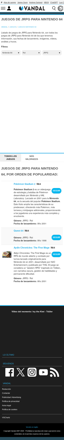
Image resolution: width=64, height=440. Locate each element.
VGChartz (6, 417)
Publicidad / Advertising (11, 397)
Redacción (6, 389)
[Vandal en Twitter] (20, 372)
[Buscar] (54, 8)
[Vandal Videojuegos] (32, 8)
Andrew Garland (35, 2)
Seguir (56, 191)
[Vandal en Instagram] (32, 372)
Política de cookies (9, 409)
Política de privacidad (10, 401)
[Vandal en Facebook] (9, 372)
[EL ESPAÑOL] (61, 8)
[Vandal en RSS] (54, 372)
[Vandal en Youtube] (43, 372)
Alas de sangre (10, 2)
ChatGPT (54, 2)
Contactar (6, 393)
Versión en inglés (32, 427)
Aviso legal (6, 405)
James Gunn (22, 2)
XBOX (46, 2)
